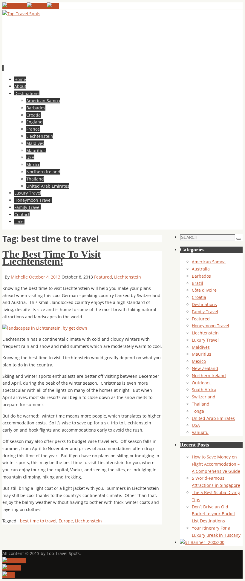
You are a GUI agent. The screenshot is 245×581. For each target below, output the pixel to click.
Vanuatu (200, 432)
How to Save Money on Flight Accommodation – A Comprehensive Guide (216, 464)
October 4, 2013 (44, 277)
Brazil (197, 283)
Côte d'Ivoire (204, 290)
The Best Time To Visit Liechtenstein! (51, 258)
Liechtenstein (127, 277)
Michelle (19, 277)
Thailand (200, 404)
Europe (66, 521)
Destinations (204, 304)
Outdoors (201, 383)
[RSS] (53, 6)
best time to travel (38, 521)
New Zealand (205, 368)
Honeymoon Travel (210, 325)
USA (196, 425)
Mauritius (201, 354)
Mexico (199, 361)
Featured (103, 277)
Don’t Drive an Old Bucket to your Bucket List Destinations (213, 514)
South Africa (204, 389)
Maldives (201, 347)
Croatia (199, 297)
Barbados (201, 276)
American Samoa (209, 261)
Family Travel (205, 311)
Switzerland (203, 397)
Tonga (198, 411)
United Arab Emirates (213, 418)
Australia (201, 269)
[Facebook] (14, 6)
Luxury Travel (205, 340)
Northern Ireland (209, 375)
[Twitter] (37, 6)
